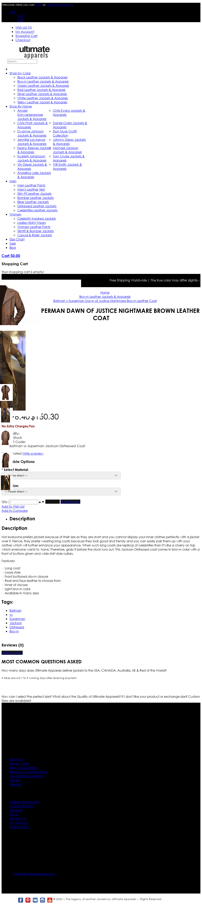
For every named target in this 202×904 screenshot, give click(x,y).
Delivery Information (24, 802)
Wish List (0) (23, 27)
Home (104, 292)
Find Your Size (70, 502)
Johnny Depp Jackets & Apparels (69, 141)
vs (10, 614)
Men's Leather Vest (31, 189)
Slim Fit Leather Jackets (34, 193)
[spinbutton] (23, 502)
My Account (24, 31)
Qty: (5, 502)
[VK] (35, 900)
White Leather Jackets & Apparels (42, 98)
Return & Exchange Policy (28, 772)
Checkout (22, 40)
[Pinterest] (27, 900)
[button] (39, 502)
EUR (20, 16)
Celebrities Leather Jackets (37, 210)
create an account (59, 5)
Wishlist (14, 780)
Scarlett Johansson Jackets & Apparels (31, 158)
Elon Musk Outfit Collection (65, 133)
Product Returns (21, 806)
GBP (20, 20)
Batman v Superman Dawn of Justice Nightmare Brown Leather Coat (105, 301)
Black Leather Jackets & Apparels (42, 77)
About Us (16, 759)
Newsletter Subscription (26, 776)
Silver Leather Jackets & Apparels (42, 94)
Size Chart (16, 239)
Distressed (16, 627)
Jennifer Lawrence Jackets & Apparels (31, 141)
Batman (15, 610)
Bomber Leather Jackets (35, 198)
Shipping (16, 810)
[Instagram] (42, 900)
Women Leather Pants (33, 227)
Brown (14, 631)
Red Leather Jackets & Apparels (41, 90)
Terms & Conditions (23, 768)
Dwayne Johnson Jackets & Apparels (31, 133)
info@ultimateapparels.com (34, 874)
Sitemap (15, 784)
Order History (19, 827)
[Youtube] (49, 900)
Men (12, 181)
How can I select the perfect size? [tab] (27, 696)
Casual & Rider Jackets (34, 235)
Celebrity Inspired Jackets (36, 218)
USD (12, 12)
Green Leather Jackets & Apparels (43, 85)
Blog (12, 247)
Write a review (12, 653)
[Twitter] (13, 900)
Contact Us (17, 818)
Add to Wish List (13, 506)
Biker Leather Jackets (33, 202)
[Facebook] (20, 900)
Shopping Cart (26, 36)
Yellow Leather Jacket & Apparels (42, 102)
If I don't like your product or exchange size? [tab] (155, 696)
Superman (17, 619)
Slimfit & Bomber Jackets (35, 231)
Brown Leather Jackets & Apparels (43, 81)
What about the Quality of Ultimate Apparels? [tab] (87, 696)
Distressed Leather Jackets (36, 206)
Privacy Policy (19, 763)
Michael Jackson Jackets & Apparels (67, 150)
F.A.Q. (13, 814)
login (39, 5)
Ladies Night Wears (31, 223)
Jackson (15, 623)
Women (15, 214)
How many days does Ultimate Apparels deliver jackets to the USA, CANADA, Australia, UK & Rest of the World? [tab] (84, 670)
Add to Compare (15, 510)
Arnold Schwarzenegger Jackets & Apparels (31, 114)
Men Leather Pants (31, 185)
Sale (12, 243)
